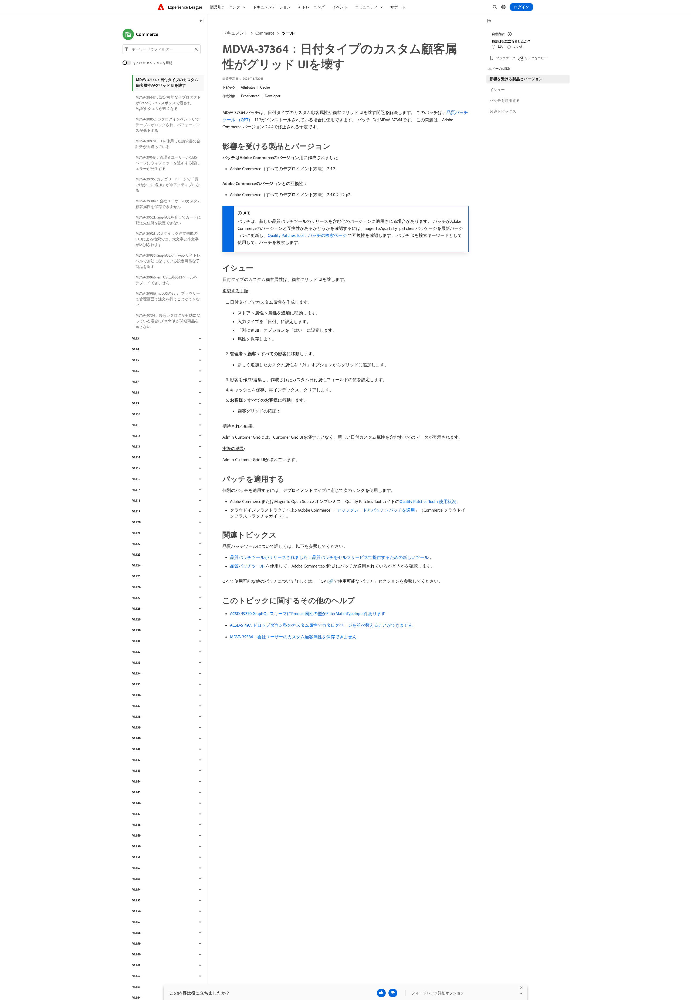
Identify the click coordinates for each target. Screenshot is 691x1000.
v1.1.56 (136, 911)
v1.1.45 (136, 792)
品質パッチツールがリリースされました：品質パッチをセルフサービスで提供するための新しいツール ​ (330, 557)
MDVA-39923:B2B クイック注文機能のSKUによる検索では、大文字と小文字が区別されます (167, 239)
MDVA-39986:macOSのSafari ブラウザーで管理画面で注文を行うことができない (168, 299)
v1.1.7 (135, 382)
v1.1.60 (136, 954)
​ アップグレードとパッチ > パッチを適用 (375, 510)
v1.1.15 (136, 468)
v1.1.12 (136, 436)
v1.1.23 (136, 554)
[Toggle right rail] (489, 21)
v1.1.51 (136, 857)
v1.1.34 (136, 673)
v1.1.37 (136, 706)
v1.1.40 (136, 738)
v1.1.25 (136, 576)
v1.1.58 (136, 933)
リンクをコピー (536, 58)
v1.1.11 (136, 425)
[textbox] (162, 49)
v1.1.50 (136, 846)
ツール (288, 33)
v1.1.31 (136, 641)
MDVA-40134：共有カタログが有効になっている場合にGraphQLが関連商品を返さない (168, 321)
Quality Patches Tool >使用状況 (427, 501)
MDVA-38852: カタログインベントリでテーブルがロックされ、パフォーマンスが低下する (168, 125)
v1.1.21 (136, 533)
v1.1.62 (136, 976)
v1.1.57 (136, 922)
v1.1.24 (136, 565)
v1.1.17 (136, 490)
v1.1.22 (136, 544)
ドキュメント (235, 33)
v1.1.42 (136, 760)
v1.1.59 (136, 943)
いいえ (518, 46)
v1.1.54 (136, 889)
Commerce (265, 33)
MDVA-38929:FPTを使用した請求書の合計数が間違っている (168, 144)
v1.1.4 (135, 349)
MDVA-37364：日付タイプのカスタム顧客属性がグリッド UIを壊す (167, 82)
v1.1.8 (135, 392)
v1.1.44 (136, 781)
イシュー (497, 89)
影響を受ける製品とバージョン (516, 78)
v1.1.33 (136, 663)
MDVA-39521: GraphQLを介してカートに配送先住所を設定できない (168, 220)
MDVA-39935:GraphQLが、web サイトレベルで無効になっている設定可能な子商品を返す (168, 261)
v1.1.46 (136, 803)
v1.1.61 (136, 965)
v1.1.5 (135, 360)
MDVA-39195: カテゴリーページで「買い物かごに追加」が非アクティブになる (168, 185)
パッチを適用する (505, 100)
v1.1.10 (136, 414)
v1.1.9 (135, 403)
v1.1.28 (136, 608)
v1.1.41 (136, 749)
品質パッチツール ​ (248, 566)
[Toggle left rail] (202, 21)
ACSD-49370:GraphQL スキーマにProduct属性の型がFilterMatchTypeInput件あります (307, 613)
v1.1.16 (136, 479)
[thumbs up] (381, 993)
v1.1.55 (136, 900)
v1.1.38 (136, 717)
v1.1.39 (136, 727)
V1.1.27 (136, 598)
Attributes (248, 87)
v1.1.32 (136, 652)
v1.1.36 (136, 695)
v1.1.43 (136, 771)
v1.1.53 (136, 879)
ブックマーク (505, 58)
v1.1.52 (136, 868)
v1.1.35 (136, 684)
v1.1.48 (136, 825)
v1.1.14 (136, 457)
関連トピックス (503, 111)
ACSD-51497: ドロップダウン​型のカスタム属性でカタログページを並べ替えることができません (321, 625)
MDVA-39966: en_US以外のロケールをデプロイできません (167, 280)
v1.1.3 (135, 338)
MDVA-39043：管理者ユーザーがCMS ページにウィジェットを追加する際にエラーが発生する (168, 163)
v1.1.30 (136, 630)
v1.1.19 (136, 511)
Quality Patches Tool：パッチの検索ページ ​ (308, 235)
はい (501, 46)
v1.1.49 (136, 835)
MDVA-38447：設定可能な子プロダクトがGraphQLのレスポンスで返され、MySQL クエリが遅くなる (168, 103)
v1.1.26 (136, 587)
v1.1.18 (136, 500)
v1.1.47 (136, 814)
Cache (265, 87)
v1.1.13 (136, 446)
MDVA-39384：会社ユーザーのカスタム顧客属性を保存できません (293, 636)
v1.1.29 (136, 619)
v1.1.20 (136, 522)
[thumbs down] (392, 993)
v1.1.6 (135, 371)
